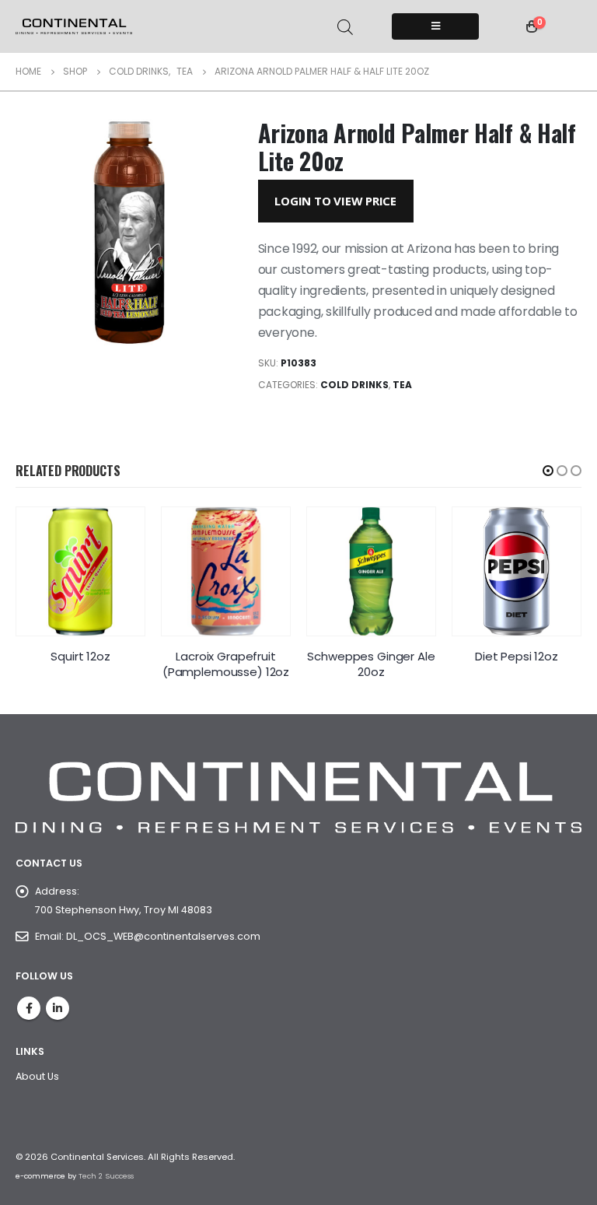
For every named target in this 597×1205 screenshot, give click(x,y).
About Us (37, 1076)
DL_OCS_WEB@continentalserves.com (163, 936)
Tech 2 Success (106, 1176)
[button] (548, 470)
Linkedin (57, 1008)
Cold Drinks (354, 384)
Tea (402, 384)
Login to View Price (335, 200)
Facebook (28, 1008)
